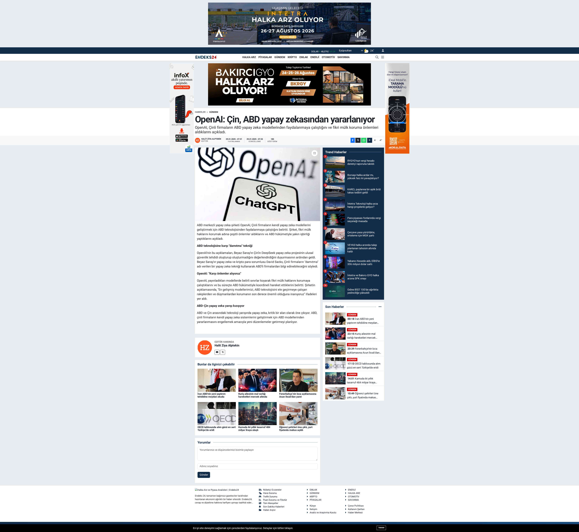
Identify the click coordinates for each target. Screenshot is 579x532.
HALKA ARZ (249, 57)
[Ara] (377, 57)
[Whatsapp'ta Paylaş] (363, 140)
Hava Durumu (270, 493)
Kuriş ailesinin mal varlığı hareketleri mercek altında (252, 395)
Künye (313, 505)
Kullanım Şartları (356, 509)
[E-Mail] (217, 352)
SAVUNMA (343, 57)
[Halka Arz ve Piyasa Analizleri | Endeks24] (206, 57)
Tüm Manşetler (270, 503)
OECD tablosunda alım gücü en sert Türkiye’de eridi (363, 365)
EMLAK (303, 57)
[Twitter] (222, 352)
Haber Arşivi (269, 510)
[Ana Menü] (382, 57)
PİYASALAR (265, 57)
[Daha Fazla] (369, 140)
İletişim (313, 509)
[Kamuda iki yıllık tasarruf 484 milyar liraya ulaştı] (257, 413)
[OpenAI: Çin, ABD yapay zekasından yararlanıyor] (257, 184)
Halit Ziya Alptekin (227, 345)
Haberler (200, 112)
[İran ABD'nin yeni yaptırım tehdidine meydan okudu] (217, 380)
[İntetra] (289, 23)
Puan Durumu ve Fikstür (275, 500)
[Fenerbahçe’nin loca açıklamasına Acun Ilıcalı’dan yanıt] (298, 380)
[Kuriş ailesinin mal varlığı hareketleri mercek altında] (257, 380)
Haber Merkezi (355, 512)
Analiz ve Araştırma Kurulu (323, 512)
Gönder (204, 474)
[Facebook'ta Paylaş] (353, 140)
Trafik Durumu (270, 496)
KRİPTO (292, 57)
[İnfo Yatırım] (182, 108)
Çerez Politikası (356, 505)
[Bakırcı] (289, 84)
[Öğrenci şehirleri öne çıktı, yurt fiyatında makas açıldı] (298, 413)
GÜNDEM (279, 57)
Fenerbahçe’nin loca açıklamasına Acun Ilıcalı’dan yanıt (297, 395)
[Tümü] (380, 306)
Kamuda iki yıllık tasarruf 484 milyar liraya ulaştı (254, 428)
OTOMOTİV (328, 57)
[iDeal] (397, 108)
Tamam (381, 528)
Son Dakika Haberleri (273, 506)
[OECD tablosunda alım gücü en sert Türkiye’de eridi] (217, 413)
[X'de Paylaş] (358, 140)
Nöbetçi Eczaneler (272, 489)
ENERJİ (314, 57)
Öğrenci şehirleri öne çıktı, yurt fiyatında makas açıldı (295, 428)
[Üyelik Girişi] (381, 50)
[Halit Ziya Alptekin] (205, 347)
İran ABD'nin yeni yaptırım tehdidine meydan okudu (212, 395)
